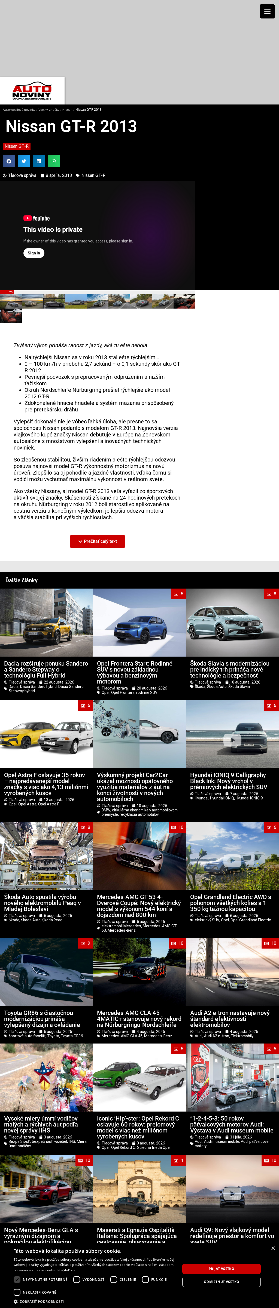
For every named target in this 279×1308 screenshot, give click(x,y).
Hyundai (201, 798)
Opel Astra (27, 804)
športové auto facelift (27, 1036)
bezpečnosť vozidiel (49, 1141)
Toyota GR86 (72, 1036)
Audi (198, 1036)
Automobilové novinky (19, 110)
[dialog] (139, 1275)
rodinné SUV (146, 692)
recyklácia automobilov (139, 814)
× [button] (273, 1249)
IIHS (72, 1141)
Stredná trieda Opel (154, 1147)
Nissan (67, 110)
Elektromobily (242, 1036)
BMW (106, 810)
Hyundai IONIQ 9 (249, 798)
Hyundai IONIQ (222, 798)
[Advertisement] (139, 38)
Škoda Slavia (239, 686)
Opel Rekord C (123, 1147)
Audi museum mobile (221, 1141)
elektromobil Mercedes (121, 926)
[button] (9, 161)
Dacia (14, 686)
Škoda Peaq (52, 920)
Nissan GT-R (17, 146)
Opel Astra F (48, 804)
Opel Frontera (123, 692)
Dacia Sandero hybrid (38, 686)
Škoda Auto (217, 686)
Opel (106, 692)
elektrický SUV (207, 920)
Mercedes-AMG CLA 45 (122, 1036)
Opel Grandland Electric (251, 920)
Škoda (200, 686)
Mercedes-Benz (122, 930)
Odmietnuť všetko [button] (221, 1281)
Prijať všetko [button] (221, 1268)
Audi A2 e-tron (216, 1036)
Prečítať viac (67, 1270)
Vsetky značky (48, 110)
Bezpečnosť (19, 1141)
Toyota (53, 1036)
